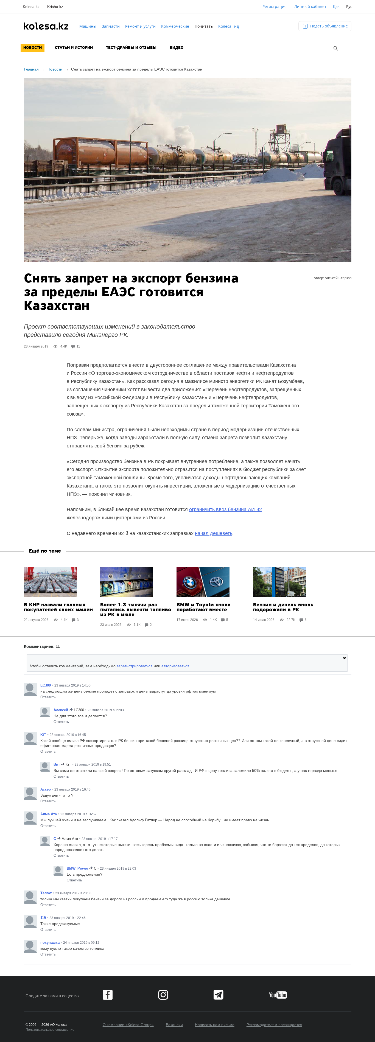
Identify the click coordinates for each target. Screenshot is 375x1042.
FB (108, 995)
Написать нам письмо (214, 1025)
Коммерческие (175, 26)
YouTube (278, 995)
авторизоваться (175, 666)
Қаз (336, 6)
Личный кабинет (310, 6)
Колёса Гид (228, 26)
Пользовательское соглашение (50, 1030)
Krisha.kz (55, 6)
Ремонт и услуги (140, 26)
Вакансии (174, 1025)
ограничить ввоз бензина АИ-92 (225, 509)
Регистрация (274, 6)
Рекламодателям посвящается (274, 1025)
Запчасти (111, 26)
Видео (176, 48)
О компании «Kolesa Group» (128, 1025)
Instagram (163, 995)
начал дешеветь (213, 533)
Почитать (204, 26)
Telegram (218, 995)
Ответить (48, 697)
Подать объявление (328, 26)
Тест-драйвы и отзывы (131, 48)
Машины (87, 26)
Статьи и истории (74, 48)
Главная (31, 69)
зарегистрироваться (135, 666)
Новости (32, 48)
